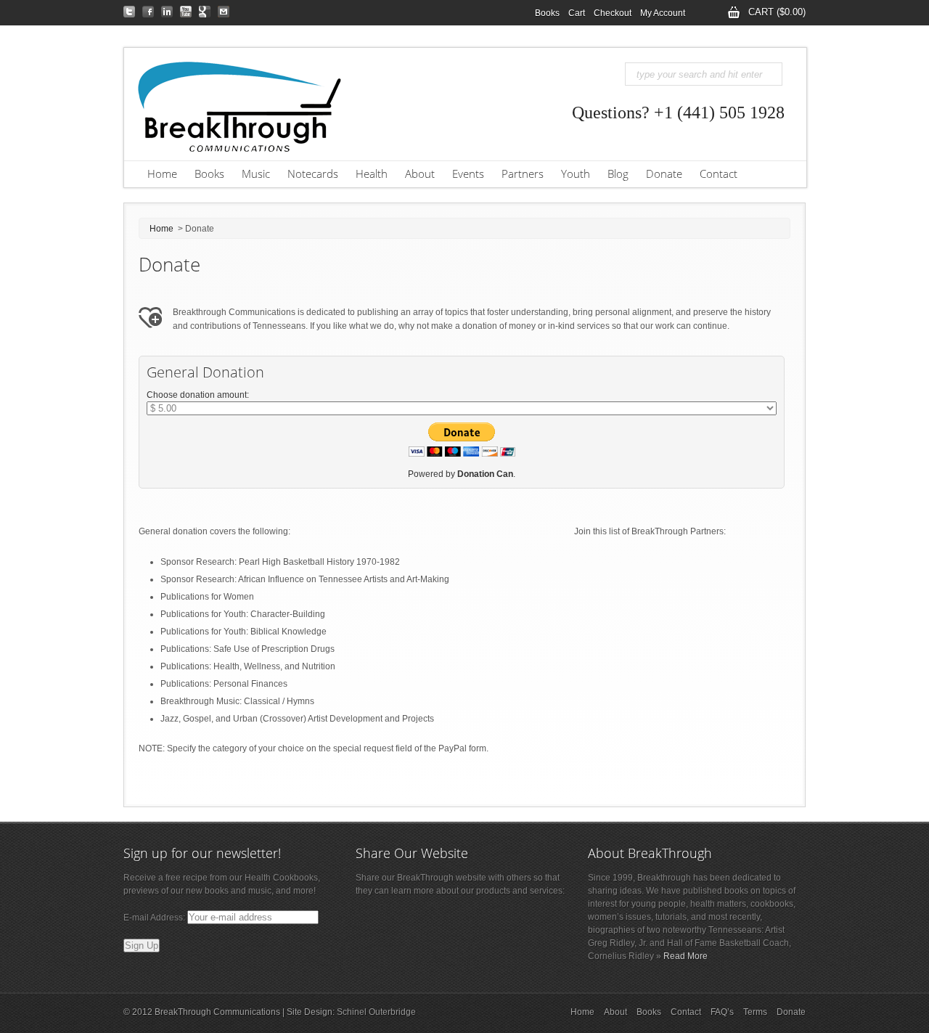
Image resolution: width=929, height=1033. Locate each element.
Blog (614, 174)
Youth (575, 173)
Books (547, 13)
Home (162, 173)
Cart (576, 13)
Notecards (312, 173)
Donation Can (485, 474)
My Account (660, 14)
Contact (718, 173)
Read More (685, 956)
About (415, 174)
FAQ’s (722, 1012)
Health (372, 173)
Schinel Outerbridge (376, 1012)
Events (463, 174)
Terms (755, 1012)
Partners (518, 174)
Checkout (612, 13)
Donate (664, 173)
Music (251, 174)
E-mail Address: (155, 917)
